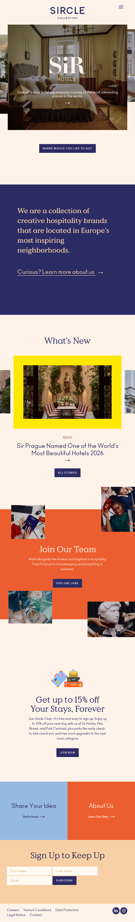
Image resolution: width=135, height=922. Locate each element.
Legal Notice (16, 915)
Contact (36, 915)
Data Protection (67, 910)
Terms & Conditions (37, 910)
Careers (13, 910)
